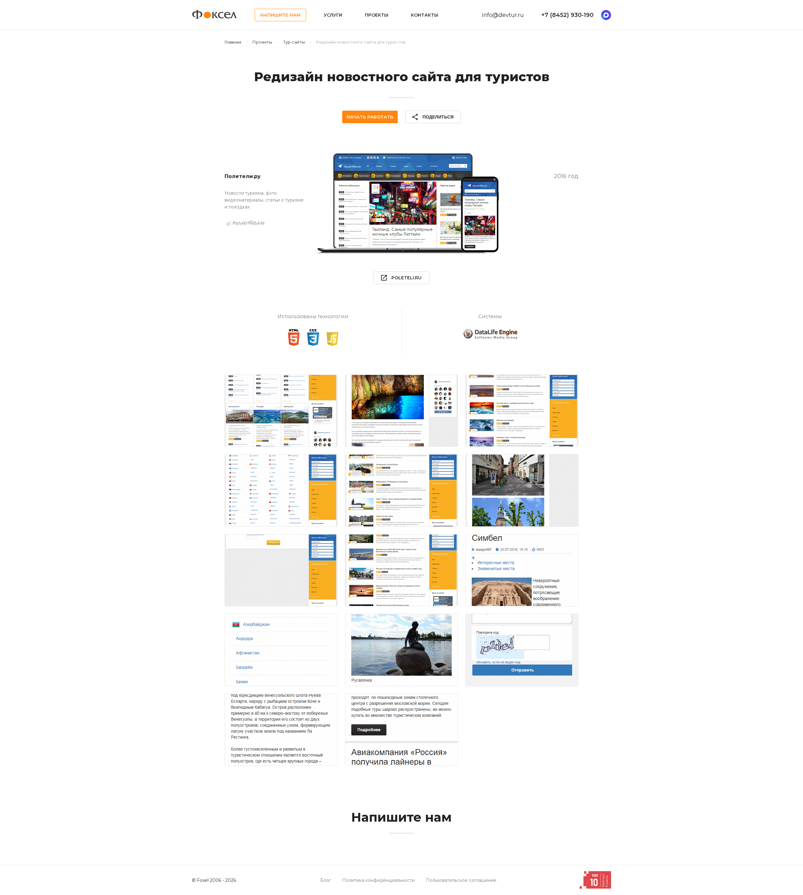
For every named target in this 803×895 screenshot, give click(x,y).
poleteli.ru (401, 278)
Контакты (424, 15)
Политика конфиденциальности (378, 880)
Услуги (333, 15)
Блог (325, 880)
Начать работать (370, 117)
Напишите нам (280, 15)
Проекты (376, 15)
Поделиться (432, 117)
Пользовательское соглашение (461, 880)
